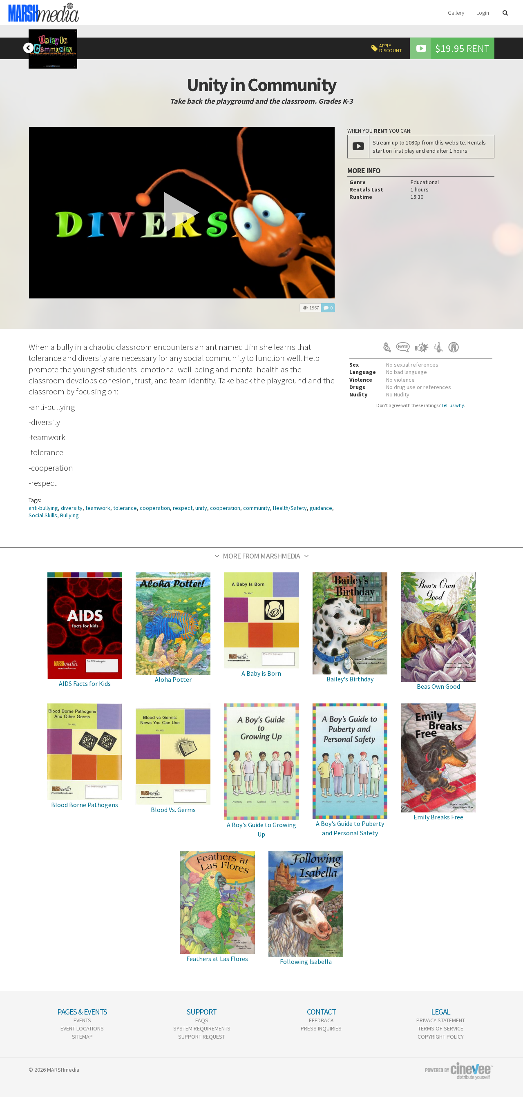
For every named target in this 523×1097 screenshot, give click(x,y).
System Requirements (201, 1028)
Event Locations (82, 1028)
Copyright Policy (441, 1036)
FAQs (201, 1020)
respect (182, 508)
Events (82, 1020)
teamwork (97, 508)
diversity (72, 508)
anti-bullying (43, 508)
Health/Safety (290, 508)
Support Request (201, 1036)
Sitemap (82, 1036)
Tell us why (452, 405)
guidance (321, 508)
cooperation (155, 508)
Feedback (321, 1020)
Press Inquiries (321, 1028)
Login (482, 12)
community (256, 508)
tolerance (125, 508)
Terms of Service (440, 1028)
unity (201, 508)
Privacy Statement (440, 1020)
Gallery (456, 12)
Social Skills (43, 515)
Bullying (69, 515)
